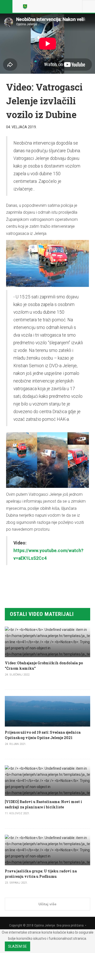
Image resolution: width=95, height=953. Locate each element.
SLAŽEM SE (17, 946)
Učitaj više (47, 904)
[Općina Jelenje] (26, 6)
